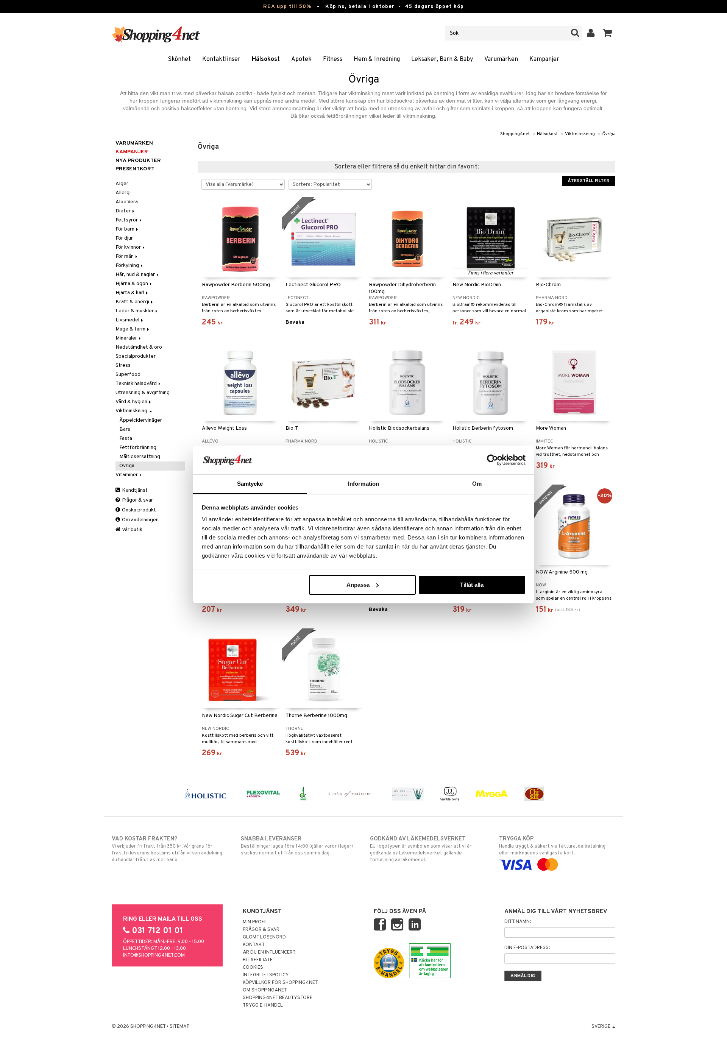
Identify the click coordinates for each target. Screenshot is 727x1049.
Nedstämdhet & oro (138, 347)
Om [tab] (477, 483)
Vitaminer (127, 475)
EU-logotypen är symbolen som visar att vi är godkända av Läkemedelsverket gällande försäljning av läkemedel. (420, 849)
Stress (123, 365)
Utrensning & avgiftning (142, 393)
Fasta (125, 438)
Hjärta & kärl (130, 293)
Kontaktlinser (221, 59)
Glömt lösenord (264, 937)
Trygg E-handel (263, 1005)
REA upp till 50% (287, 6)
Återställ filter (589, 181)
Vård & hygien (131, 402)
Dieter (123, 211)
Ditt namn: (517, 922)
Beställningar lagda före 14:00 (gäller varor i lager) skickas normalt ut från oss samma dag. (297, 845)
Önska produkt (138, 510)
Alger (121, 184)
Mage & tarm (131, 329)
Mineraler (126, 338)
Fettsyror (127, 220)
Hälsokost (266, 59)
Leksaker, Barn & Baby (442, 59)
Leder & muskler (135, 311)
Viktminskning (580, 134)
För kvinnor (128, 247)
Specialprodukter (135, 356)
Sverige (601, 1027)
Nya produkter (138, 160)
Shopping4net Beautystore (277, 998)
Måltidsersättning (139, 457)
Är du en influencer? (269, 952)
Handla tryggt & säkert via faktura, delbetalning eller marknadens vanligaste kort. (552, 845)
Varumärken (501, 59)
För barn (125, 229)
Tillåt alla (472, 584)
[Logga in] (591, 33)
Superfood (127, 374)
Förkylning (127, 265)
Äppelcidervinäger (140, 420)
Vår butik (131, 530)
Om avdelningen (140, 520)
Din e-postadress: (527, 948)
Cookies (253, 968)
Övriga (608, 134)
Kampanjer (544, 59)
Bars (124, 429)
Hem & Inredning (377, 59)
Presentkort (134, 169)
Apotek (301, 59)
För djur (124, 238)
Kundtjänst (134, 490)
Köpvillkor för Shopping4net (280, 983)
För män (125, 256)
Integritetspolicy (266, 975)
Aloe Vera (126, 202)
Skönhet (179, 59)
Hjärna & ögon (132, 284)
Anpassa (358, 584)
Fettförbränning (137, 447)
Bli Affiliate (258, 960)
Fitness (332, 59)
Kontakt (254, 945)
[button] (607, 33)
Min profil (255, 922)
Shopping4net (515, 134)
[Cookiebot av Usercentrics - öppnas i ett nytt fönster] (492, 460)
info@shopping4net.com (154, 955)
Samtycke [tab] (250, 483)
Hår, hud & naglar (135, 274)
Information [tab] (363, 483)
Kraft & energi (132, 302)
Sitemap (179, 1027)
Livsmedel (127, 320)
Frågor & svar (137, 500)
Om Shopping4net (265, 990)
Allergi (123, 193)
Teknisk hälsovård (136, 383)
